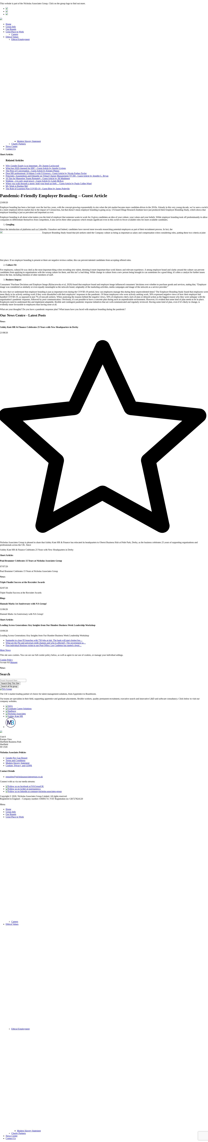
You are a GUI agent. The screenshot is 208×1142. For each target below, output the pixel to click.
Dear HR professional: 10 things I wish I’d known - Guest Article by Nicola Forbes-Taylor (46, 173)
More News (5, 650)
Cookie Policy (6, 660)
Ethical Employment (20, 39)
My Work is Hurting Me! (17, 186)
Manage (13, 662)
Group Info (11, 26)
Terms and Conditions (15, 760)
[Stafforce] (11, 711)
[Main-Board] (11, 727)
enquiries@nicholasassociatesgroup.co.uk (24, 777)
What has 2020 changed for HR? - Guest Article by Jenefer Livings (36, 168)
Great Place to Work (15, 32)
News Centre (11, 146)
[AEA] (9, 706)
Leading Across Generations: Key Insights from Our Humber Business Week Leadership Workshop (44, 635)
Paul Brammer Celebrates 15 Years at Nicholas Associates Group (29, 571)
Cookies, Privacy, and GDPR (19, 765)
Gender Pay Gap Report (16, 758)
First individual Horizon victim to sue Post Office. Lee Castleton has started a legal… (44, 645)
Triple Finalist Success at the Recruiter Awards (20, 592)
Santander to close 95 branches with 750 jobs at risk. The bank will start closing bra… (44, 640)
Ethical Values (12, 37)
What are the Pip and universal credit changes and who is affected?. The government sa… (46, 643)
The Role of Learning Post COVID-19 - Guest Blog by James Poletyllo (38, 188)
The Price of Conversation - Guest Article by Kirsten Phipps (32, 171)
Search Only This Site (10, 683)
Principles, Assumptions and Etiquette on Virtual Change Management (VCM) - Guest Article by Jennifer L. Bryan (57, 176)
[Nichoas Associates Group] (7, 8)
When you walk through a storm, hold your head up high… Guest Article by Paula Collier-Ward (49, 183)
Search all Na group (9, 686)
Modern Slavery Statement (29, 141)
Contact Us (11, 149)
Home (8, 24)
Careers (14, 34)
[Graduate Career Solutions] (19, 708)
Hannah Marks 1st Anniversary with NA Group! (21, 614)
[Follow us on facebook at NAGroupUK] (25, 786)
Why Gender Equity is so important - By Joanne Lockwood (32, 166)
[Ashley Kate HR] (14, 716)
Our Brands (11, 29)
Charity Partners (18, 144)
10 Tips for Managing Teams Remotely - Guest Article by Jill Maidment (38, 178)
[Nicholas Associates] (16, 713)
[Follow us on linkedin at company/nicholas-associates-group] (34, 791)
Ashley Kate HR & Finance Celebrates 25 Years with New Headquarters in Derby (36, 550)
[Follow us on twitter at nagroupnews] (23, 789)
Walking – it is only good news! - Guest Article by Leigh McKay (35, 181)
